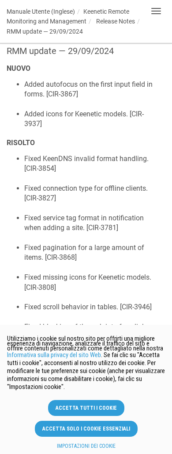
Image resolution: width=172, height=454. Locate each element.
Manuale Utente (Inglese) (41, 11)
